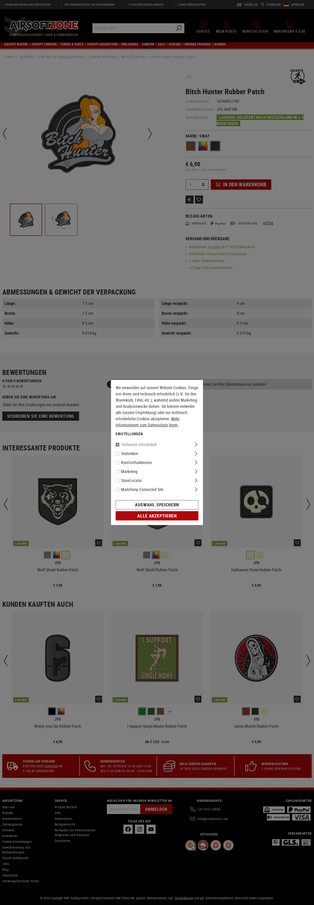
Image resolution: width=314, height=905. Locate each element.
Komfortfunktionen (136, 462)
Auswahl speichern (157, 505)
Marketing (129, 471)
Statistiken (129, 453)
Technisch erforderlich (139, 444)
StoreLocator (131, 480)
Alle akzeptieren (157, 516)
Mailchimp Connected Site (142, 489)
